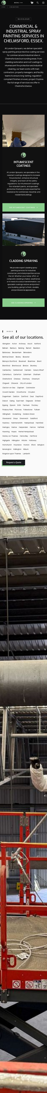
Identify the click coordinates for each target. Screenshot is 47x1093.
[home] (3, 2)
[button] (18, 2)
